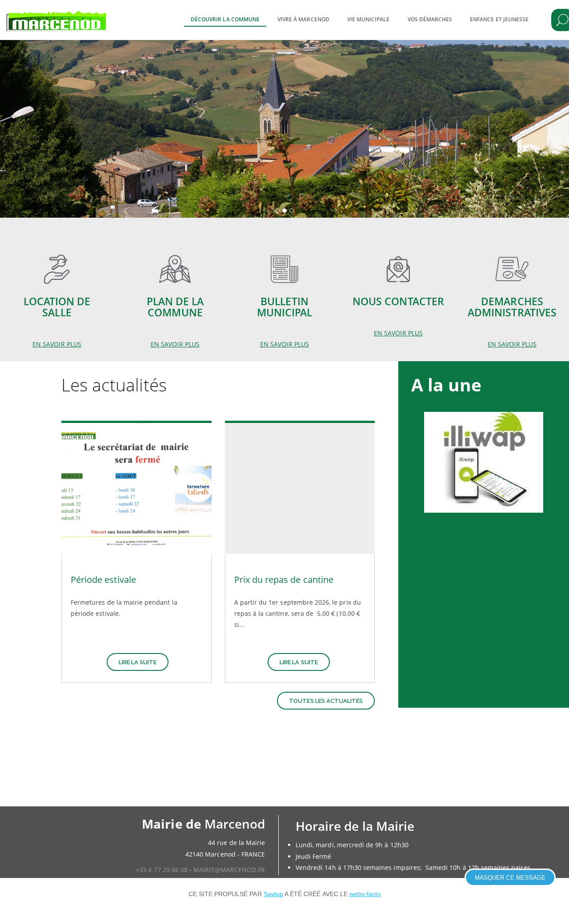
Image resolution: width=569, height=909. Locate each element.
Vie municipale (368, 19)
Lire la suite (138, 662)
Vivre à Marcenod (303, 19)
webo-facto (365, 893)
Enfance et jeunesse (499, 19)
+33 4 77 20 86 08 (162, 869)
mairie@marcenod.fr (229, 869)
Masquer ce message (510, 877)
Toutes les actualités (326, 701)
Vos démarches (430, 19)
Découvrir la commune (225, 19)
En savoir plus (56, 344)
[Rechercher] (562, 20)
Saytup (273, 893)
